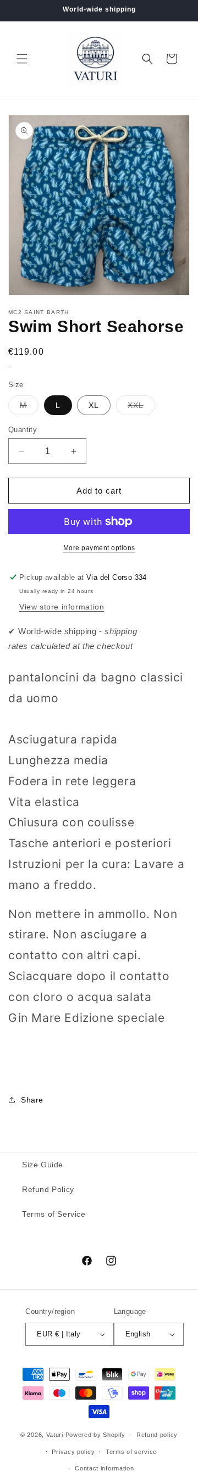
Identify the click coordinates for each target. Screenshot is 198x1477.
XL (94, 405)
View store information (61, 606)
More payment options (99, 548)
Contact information (104, 1468)
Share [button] (32, 1099)
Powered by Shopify (95, 1434)
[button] (22, 59)
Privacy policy (73, 1451)
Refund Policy (48, 1189)
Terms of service (131, 1451)
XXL (141, 407)
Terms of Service (54, 1214)
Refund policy (157, 1434)
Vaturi (54, 1434)
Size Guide (42, 1164)
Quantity (22, 430)
